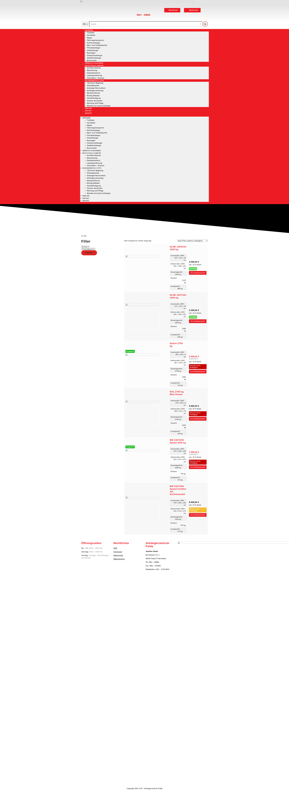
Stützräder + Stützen (95, 166)
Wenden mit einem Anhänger (99, 106)
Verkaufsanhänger (94, 55)
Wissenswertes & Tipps (94, 80)
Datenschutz (118, 555)
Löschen (89, 253)
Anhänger (89, 30)
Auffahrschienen (94, 68)
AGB (115, 548)
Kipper (89, 38)
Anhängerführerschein (96, 88)
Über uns (86, 196)
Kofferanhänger (93, 43)
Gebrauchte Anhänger (91, 150)
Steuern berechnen (94, 101)
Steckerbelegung (94, 98)
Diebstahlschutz (93, 73)
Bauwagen (91, 53)
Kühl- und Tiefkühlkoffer (97, 45)
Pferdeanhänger (93, 48)
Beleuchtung (92, 70)
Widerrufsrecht (119, 559)
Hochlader (91, 35)
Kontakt (85, 198)
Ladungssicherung (94, 75)
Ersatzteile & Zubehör (94, 65)
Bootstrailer (92, 148)
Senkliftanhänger (94, 58)
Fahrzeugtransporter (95, 40)
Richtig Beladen (93, 96)
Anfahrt (88, 113)
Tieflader (90, 33)
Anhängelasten (93, 85)
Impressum (117, 552)
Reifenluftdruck (93, 93)
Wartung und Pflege (95, 103)
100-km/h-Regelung (95, 83)
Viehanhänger (92, 50)
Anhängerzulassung (95, 91)
